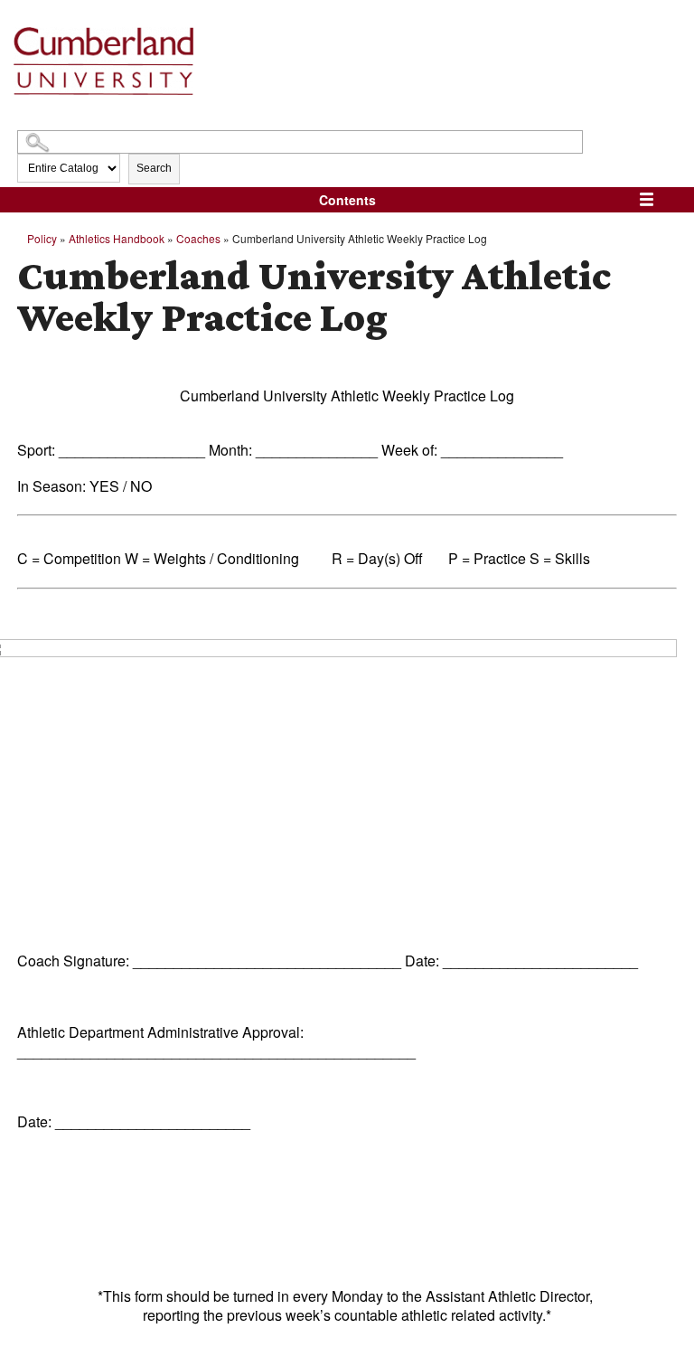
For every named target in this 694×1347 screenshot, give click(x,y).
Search (154, 168)
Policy (42, 238)
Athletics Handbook (116, 238)
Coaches (198, 238)
